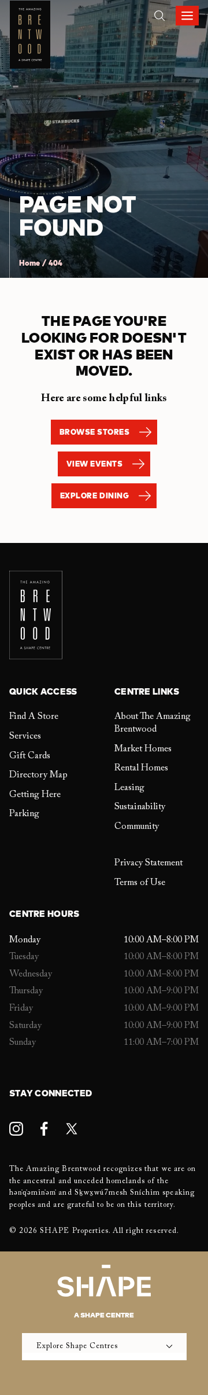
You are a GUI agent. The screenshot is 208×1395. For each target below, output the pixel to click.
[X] (72, 1129)
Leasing (129, 787)
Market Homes (143, 749)
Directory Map (38, 775)
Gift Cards (29, 756)
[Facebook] (44, 1129)
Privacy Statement (148, 863)
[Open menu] (187, 15)
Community (136, 826)
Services (25, 736)
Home (29, 263)
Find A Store (33, 716)
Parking (24, 813)
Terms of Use (139, 882)
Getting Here (35, 794)
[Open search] (159, 15)
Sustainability (139, 807)
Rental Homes (141, 768)
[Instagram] (16, 1129)
